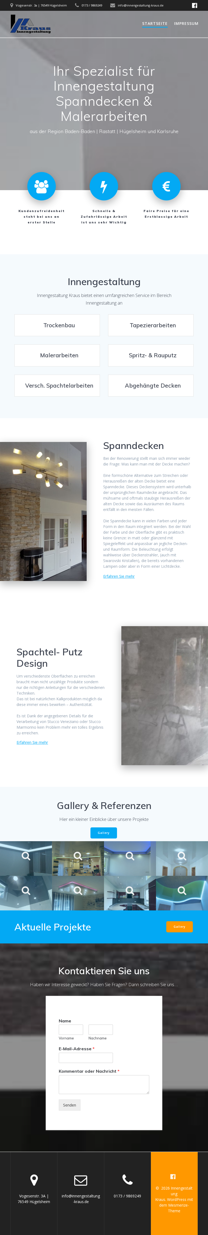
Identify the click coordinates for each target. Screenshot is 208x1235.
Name (65, 1020)
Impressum (186, 23)
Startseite (155, 23)
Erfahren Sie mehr (119, 576)
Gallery (104, 833)
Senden (69, 1105)
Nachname (98, 1038)
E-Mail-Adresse (77, 1048)
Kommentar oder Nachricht (89, 1071)
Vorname (66, 1038)
